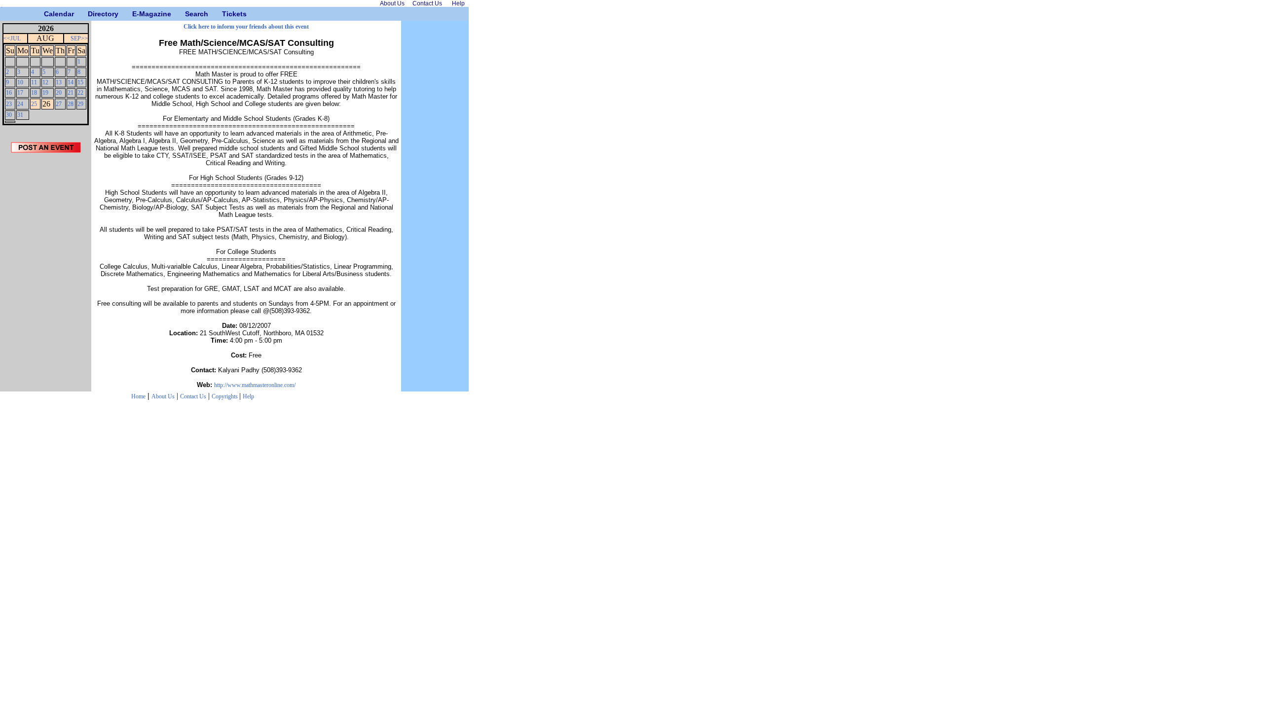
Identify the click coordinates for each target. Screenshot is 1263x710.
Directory (91, 14)
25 (34, 104)
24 (20, 104)
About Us (163, 396)
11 (34, 82)
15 (80, 82)
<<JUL (12, 38)
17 (20, 92)
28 (71, 104)
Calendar (47, 14)
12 (45, 82)
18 (34, 92)
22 (80, 92)
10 (20, 82)
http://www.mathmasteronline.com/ (255, 385)
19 (45, 92)
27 (59, 104)
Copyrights (225, 396)
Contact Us (193, 396)
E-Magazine (136, 14)
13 (59, 82)
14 (71, 82)
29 (80, 104)
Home (138, 396)
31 (20, 114)
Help (248, 396)
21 (71, 92)
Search (188, 14)
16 (9, 92)
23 (9, 104)
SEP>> (79, 38)
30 (9, 114)
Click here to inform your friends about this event (246, 26)
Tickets (225, 14)
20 (59, 92)
